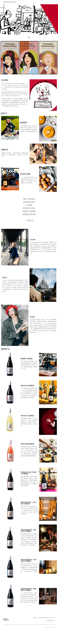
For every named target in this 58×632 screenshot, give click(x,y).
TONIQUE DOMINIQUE (9, 2)
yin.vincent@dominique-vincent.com (46, 617)
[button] (29, 37)
